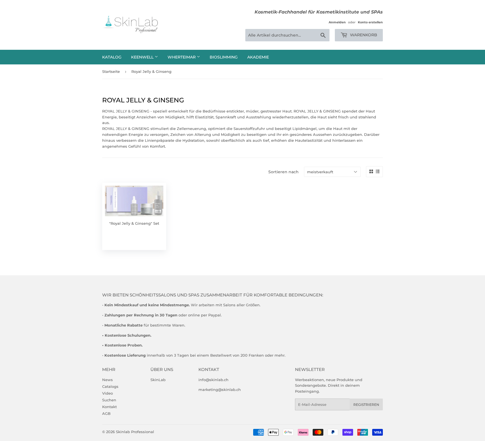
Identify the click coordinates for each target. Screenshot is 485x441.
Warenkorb (363, 34)
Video (107, 393)
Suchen (109, 400)
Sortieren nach (283, 171)
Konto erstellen (370, 22)
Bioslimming (224, 57)
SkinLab (158, 379)
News (107, 379)
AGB (106, 413)
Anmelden (337, 22)
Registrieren (366, 404)
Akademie (258, 57)
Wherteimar (182, 57)
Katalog (112, 57)
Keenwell (143, 57)
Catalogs (110, 386)
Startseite (111, 71)
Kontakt (109, 406)
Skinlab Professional (135, 431)
